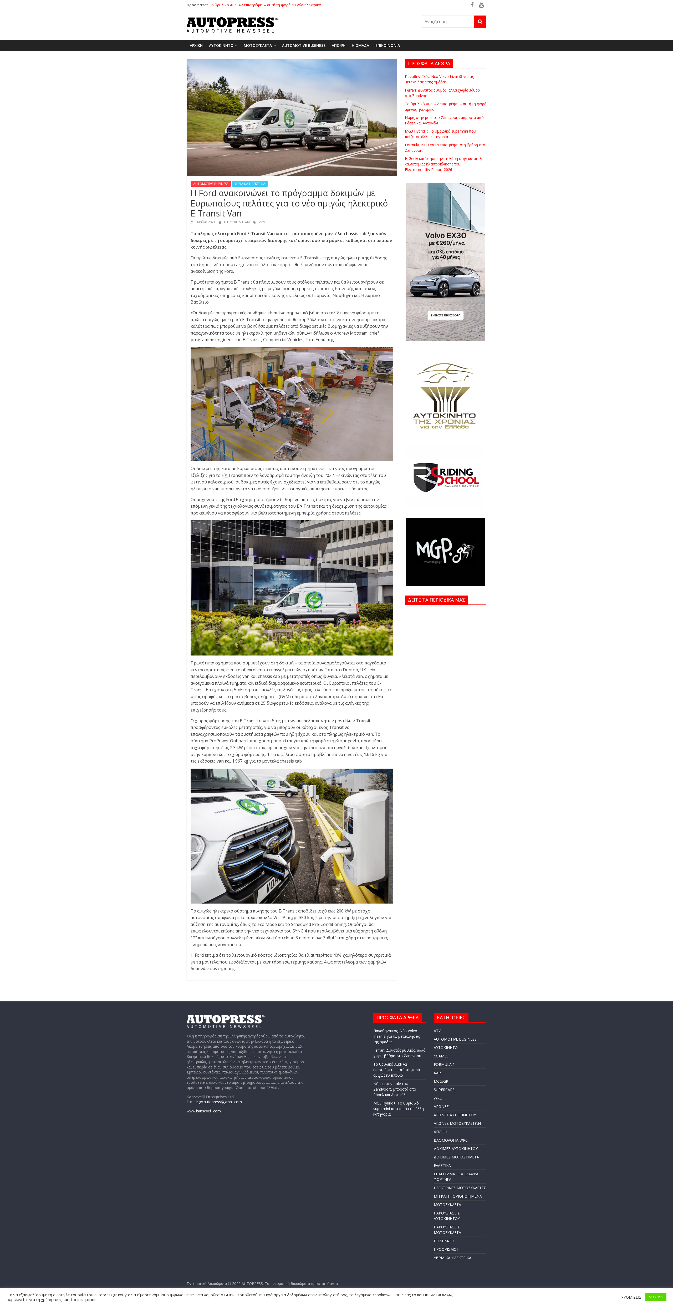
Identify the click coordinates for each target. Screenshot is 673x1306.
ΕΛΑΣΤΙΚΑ (442, 1165)
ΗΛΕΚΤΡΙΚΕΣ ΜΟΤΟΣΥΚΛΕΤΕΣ (460, 1187)
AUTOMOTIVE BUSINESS (303, 45)
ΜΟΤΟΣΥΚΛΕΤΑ (258, 45)
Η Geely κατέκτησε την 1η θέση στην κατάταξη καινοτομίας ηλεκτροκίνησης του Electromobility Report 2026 (444, 164)
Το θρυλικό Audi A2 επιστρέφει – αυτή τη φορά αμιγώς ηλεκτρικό (396, 1070)
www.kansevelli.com (204, 1110)
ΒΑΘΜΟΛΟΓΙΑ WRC (451, 1140)
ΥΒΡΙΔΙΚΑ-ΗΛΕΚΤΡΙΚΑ (249, 183)
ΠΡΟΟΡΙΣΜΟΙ (446, 1249)
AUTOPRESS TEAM (237, 222)
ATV (437, 1030)
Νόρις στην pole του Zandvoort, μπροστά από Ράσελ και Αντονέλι (394, 1089)
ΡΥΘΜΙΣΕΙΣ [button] (631, 1297)
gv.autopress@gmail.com (220, 1101)
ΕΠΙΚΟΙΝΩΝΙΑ (387, 45)
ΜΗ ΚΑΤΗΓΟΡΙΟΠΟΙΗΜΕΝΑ (458, 1196)
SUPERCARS (444, 1089)
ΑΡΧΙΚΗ (196, 45)
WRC (438, 1098)
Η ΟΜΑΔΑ (360, 45)
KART (438, 1072)
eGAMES (441, 1055)
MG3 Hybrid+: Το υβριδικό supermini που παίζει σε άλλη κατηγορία (398, 1109)
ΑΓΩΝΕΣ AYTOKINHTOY (455, 1114)
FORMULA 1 (444, 1064)
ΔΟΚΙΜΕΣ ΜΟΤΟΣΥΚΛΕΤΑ (456, 1156)
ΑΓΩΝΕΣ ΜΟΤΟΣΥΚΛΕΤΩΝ (457, 1123)
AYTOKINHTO (221, 45)
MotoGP (441, 1081)
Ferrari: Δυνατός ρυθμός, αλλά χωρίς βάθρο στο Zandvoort (259, 4)
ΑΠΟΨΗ (338, 45)
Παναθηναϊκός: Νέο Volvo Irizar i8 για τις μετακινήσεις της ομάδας (396, 1036)
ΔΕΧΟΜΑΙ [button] (656, 1296)
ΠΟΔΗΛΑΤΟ (444, 1240)
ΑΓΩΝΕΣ (441, 1106)
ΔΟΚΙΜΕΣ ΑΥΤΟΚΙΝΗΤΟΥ (456, 1148)
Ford (261, 222)
